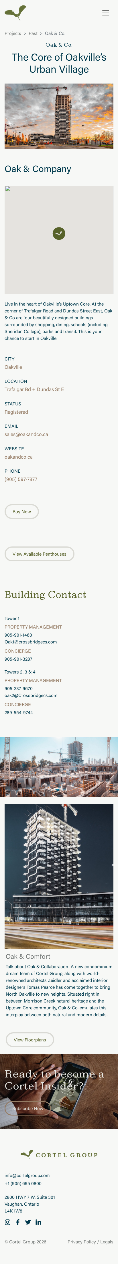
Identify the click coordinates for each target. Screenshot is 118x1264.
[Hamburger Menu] (105, 12)
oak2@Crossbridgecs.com (31, 696)
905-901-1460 (18, 635)
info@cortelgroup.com (27, 1176)
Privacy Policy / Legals (90, 1242)
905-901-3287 (18, 659)
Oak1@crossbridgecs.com (31, 642)
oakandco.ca (19, 457)
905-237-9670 (19, 689)
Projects (13, 33)
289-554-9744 (19, 713)
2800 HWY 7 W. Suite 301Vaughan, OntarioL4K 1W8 (30, 1204)
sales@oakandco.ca (26, 434)
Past (33, 33)
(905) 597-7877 (21, 479)
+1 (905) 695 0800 (23, 1184)
